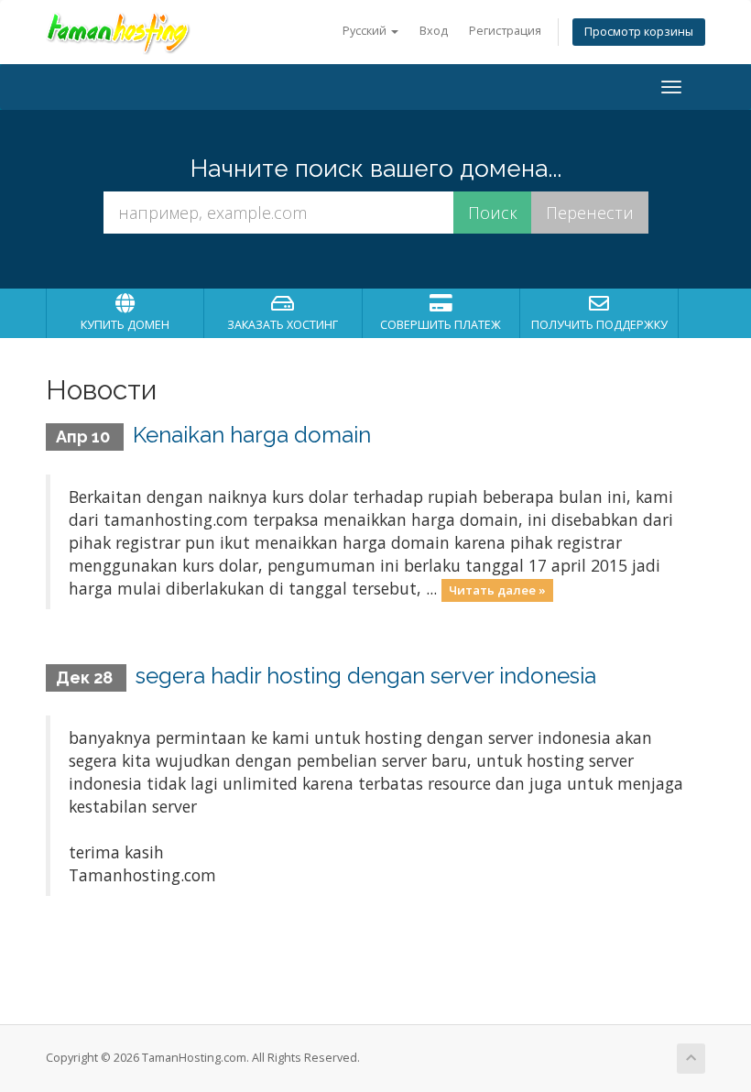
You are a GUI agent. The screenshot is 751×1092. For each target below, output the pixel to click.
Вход (433, 30)
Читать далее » (497, 590)
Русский (366, 30)
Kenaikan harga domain (252, 434)
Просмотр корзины (638, 31)
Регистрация (505, 30)
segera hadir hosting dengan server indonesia (366, 675)
